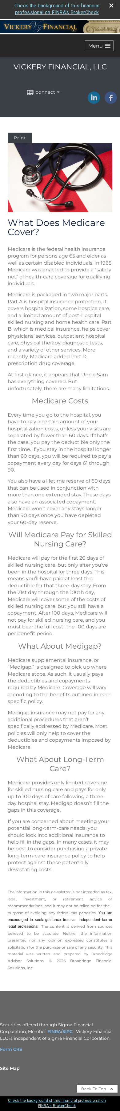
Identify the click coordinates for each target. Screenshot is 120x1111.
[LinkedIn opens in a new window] (94, 101)
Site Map (10, 1068)
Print (20, 138)
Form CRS (11, 1049)
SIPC (67, 1031)
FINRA (54, 1031)
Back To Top (94, 1088)
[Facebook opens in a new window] (111, 101)
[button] (99, 46)
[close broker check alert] (111, 5)
